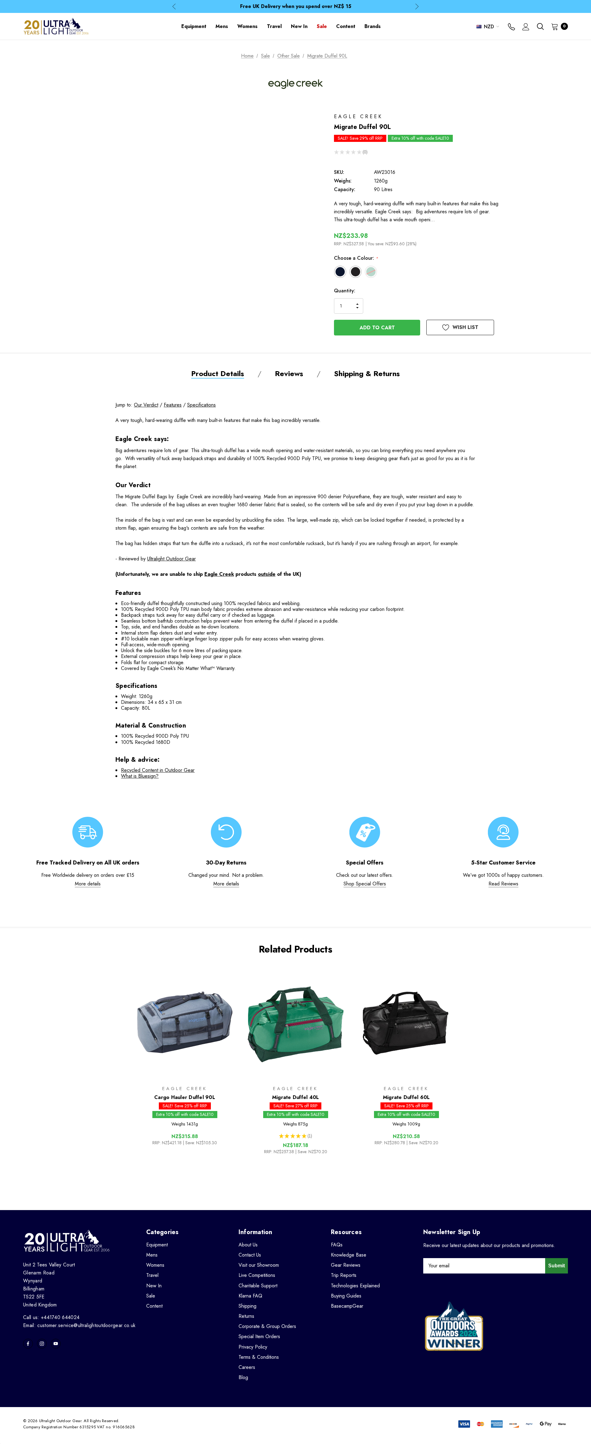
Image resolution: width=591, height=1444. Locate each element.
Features (173, 404)
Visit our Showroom (259, 1265)
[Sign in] (526, 27)
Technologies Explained (355, 1285)
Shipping (247, 1306)
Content (154, 1306)
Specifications (201, 404)
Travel (152, 1275)
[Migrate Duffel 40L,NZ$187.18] (295, 1022)
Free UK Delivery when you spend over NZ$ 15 (295, 6)
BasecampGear (347, 1306)
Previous (174, 6)
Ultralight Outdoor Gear (171, 558)
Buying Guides (346, 1295)
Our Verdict (146, 404)
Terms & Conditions (259, 1357)
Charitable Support (258, 1285)
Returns (246, 1316)
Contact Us (250, 1254)
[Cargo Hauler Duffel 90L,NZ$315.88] (184, 1022)
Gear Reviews (345, 1265)
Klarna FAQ (250, 1295)
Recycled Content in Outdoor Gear (158, 770)
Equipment (157, 1244)
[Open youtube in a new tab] (56, 1344)
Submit (556, 1265)
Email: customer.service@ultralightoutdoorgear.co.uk (79, 1325)
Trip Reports (343, 1275)
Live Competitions (257, 1275)
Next (417, 6)
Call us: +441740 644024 (51, 1317)
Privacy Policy (253, 1346)
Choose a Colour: (356, 258)
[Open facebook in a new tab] (28, 1344)
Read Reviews (503, 883)
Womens (155, 1265)
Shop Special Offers (365, 883)
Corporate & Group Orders (267, 1326)
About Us (248, 1244)
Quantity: (344, 290)
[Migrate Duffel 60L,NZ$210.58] (406, 1022)
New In (154, 1285)
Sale (150, 1295)
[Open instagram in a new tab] (42, 1344)
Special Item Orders (259, 1336)
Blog (243, 1377)
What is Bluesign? (140, 776)
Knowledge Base (348, 1254)
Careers (247, 1367)
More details (88, 883)
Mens (152, 1254)
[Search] (540, 26)
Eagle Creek (219, 574)
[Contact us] (511, 27)
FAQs (337, 1244)
